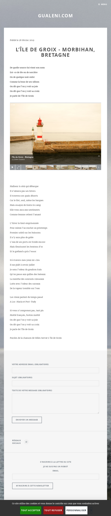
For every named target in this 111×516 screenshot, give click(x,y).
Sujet (22, 377)
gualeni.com (55, 16)
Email (56, 471)
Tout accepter (30, 510)
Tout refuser (53, 510)
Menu (104, 4)
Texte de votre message (32, 390)
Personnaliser (76, 510)
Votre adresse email (30, 364)
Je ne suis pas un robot (55, 466)
